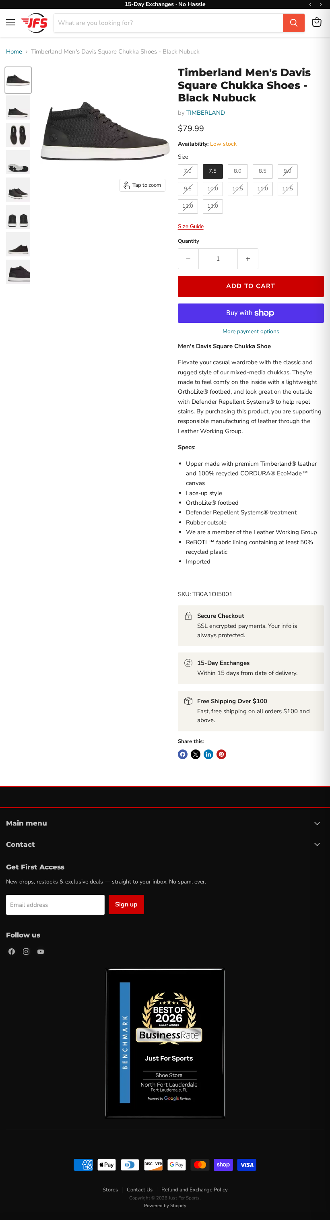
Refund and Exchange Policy (194, 1189)
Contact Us (140, 1189)
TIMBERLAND (205, 113)
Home (14, 51)
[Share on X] (195, 754)
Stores (110, 1189)
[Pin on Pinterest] (221, 754)
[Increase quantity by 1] (248, 258)
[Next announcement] (320, 4)
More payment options (251, 331)
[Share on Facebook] (183, 754)
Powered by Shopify (165, 1205)
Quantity (188, 241)
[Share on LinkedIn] (208, 754)
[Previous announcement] (310, 4)
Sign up (126, 904)
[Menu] (10, 22)
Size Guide (191, 226)
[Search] (294, 23)
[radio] (188, 171)
